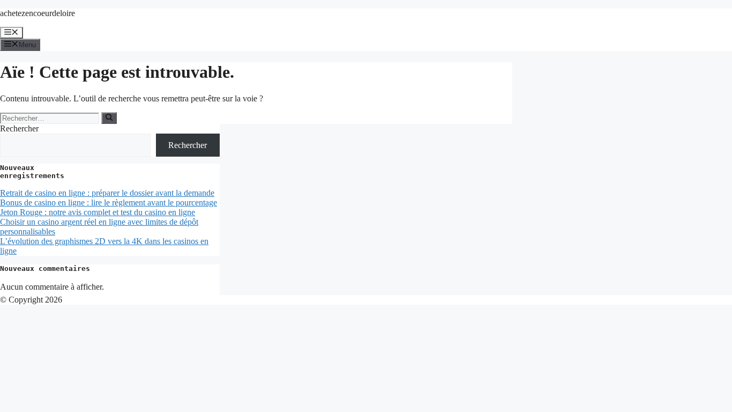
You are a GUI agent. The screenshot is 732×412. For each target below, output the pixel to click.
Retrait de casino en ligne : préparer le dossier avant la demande (107, 192)
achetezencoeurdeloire (37, 13)
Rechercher (19, 128)
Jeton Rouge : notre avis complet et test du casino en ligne (97, 212)
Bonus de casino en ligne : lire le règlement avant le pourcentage (108, 202)
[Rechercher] (109, 118)
